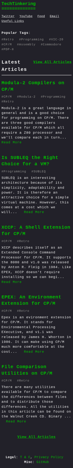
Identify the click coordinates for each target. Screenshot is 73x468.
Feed (41, 16)
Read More (11, 142)
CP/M (8, 44)
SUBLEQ (40, 171)
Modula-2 (27, 97)
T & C (25, 457)
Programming (32, 39)
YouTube (26, 16)
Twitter (8, 16)
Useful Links (12, 21)
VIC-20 (57, 39)
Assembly (27, 44)
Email (54, 16)
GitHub (42, 462)
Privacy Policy (48, 457)
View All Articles (52, 62)
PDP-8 (9, 49)
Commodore (52, 44)
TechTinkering (18, 3)
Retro (9, 39)
